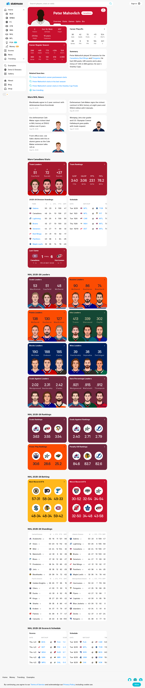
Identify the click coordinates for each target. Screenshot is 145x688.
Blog (10, 84)
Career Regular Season (39, 45)
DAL (59, 662)
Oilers (35, 588)
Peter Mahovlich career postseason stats (50, 77)
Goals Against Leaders (39, 378)
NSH (85, 223)
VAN (43, 657)
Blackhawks (37, 574)
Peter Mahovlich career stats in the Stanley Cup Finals (55, 86)
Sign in (134, 3)
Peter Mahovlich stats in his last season (49, 81)
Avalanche (37, 538)
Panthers (36, 239)
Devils (75, 613)
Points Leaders (35, 312)
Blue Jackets (78, 603)
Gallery (11, 73)
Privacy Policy (69, 684)
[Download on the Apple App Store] (129, 680)
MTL (85, 208)
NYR (85, 652)
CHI (84, 662)
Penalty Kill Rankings (78, 446)
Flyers (75, 593)
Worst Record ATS (78, 481)
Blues (35, 559)
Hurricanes (59, 260)
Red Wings (83, 58)
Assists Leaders (77, 279)
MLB (11, 13)
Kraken (35, 608)
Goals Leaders (35, 279)
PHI (58, 647)
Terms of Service (37, 684)
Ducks (35, 593)
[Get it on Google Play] (135, 680)
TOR (101, 208)
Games (71, 21)
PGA (11, 42)
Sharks (35, 603)
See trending (38, 90)
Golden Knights (39, 583)
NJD (59, 652)
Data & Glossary (14, 69)
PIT (100, 213)
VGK (100, 662)
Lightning (37, 218)
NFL (11, 38)
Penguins (96, 58)
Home (4, 677)
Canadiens (87, 13)
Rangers (76, 619)
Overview (57, 21)
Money (12, 46)
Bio (83, 21)
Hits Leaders (75, 312)
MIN (58, 657)
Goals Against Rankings (80, 419)
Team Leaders (35, 164)
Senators (36, 228)
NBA (11, 30)
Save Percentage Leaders (81, 378)
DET (85, 228)
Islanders (77, 608)
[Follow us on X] (141, 680)
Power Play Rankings (38, 446)
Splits (78, 21)
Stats (64, 21)
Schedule (74, 199)
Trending (21, 677)
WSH (44, 652)
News (10, 54)
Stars (35, 544)
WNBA (12, 18)
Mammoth (37, 554)
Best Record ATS (36, 481)
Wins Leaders (75, 345)
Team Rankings (76, 164)
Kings (35, 598)
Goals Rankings (35, 419)
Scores (11, 50)
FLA (58, 642)
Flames (36, 613)
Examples (12, 65)
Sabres (35, 208)
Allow (136, 684)
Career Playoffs (76, 29)
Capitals (76, 598)
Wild (34, 549)
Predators (37, 564)
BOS (43, 642)
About (10, 80)
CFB (11, 26)
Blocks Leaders (35, 345)
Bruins (35, 223)
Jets (34, 569)
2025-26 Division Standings (41, 199)
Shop (10, 88)
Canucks (36, 619)
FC (11, 22)
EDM (100, 657)
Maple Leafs (38, 244)
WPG (44, 662)
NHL (11, 34)
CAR (85, 218)
